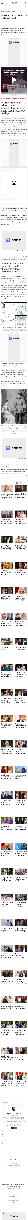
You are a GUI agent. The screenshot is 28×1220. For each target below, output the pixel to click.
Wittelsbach (4, 1102)
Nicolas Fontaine (6, 21)
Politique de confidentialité (14, 1165)
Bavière (13, 1101)
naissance (18, 1101)
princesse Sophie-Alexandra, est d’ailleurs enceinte (14, 136)
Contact (14, 1202)
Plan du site (14, 1163)
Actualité (3, 11)
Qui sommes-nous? (14, 1200)
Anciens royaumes (10, 11)
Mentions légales (14, 1167)
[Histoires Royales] (14, 3)
